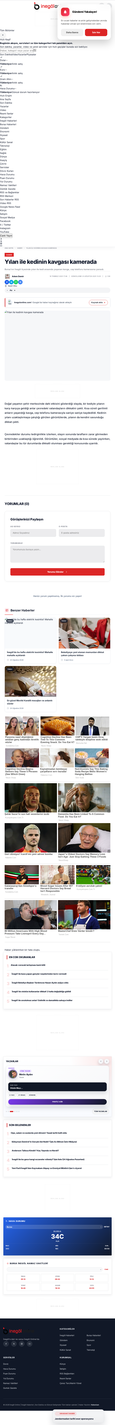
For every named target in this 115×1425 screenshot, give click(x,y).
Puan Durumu (7, 178)
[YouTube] (57, 246)
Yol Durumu (6, 181)
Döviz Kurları (7, 171)
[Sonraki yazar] (106, 1061)
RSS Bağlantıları (67, 1373)
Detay (106, 1227)
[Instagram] (57, 243)
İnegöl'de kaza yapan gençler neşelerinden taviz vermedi (39, 974)
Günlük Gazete (7, 188)
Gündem (4, 128)
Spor (2, 138)
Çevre (3, 163)
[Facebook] (57, 239)
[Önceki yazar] (100, 1061)
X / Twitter (5, 224)
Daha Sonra (72, 32)
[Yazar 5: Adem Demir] (16, 1111)
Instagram (5, 228)
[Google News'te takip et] (20, 282)
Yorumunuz (16, 543)
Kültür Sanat (6, 142)
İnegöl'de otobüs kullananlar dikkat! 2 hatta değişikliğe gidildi (41, 991)
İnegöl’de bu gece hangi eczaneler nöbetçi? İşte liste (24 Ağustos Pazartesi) (48, 1159)
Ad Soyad (15, 526)
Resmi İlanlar (6, 113)
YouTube (4, 231)
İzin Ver (96, 32)
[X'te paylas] (11, 282)
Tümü (106, 1269)
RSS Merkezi (6, 196)
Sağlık (3, 153)
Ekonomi (4, 131)
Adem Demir (18, 276)
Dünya (3, 156)
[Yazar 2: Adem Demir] (8, 1111)
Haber (19, 248)
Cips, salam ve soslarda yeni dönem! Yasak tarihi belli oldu (39, 1133)
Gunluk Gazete (10, 1388)
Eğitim (3, 149)
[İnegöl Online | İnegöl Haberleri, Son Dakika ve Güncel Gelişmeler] (51, 6)
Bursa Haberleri (8, 124)
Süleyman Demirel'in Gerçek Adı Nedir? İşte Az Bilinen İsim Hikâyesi (44, 1142)
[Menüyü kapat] (3, 35)
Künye (3, 210)
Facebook (5, 221)
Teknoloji (5, 145)
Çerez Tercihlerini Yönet (70, 1383)
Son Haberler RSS (9, 199)
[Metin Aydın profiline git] (12, 1074)
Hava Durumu (7, 174)
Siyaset (4, 135)
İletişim (3, 214)
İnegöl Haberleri (8, 120)
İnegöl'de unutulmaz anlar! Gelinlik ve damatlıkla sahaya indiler (42, 1000)
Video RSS (5, 203)
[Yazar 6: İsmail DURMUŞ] (18, 1111)
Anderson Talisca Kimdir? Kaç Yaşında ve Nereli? (35, 1150)
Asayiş (3, 160)
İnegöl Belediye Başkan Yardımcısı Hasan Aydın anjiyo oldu (40, 982)
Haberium (95, 1405)
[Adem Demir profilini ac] (7, 276)
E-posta (63, 526)
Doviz (5, 1364)
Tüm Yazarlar (100, 1111)
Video (15, 54)
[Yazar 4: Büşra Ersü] (14, 1111)
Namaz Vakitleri (8, 185)
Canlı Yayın (6, 235)
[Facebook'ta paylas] (7, 282)
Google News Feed (10, 206)
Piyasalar (31, 54)
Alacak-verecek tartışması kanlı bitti (28, 965)
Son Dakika (6, 54)
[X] (57, 241)
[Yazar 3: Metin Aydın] (11, 1111)
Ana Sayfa (5, 99)
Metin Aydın (26, 1074)
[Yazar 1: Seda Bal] (6, 1111)
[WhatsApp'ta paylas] (16, 282)
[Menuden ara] (34, 50)
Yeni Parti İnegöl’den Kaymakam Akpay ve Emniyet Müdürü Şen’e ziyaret (47, 1168)
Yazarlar (22, 54)
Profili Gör (57, 1102)
